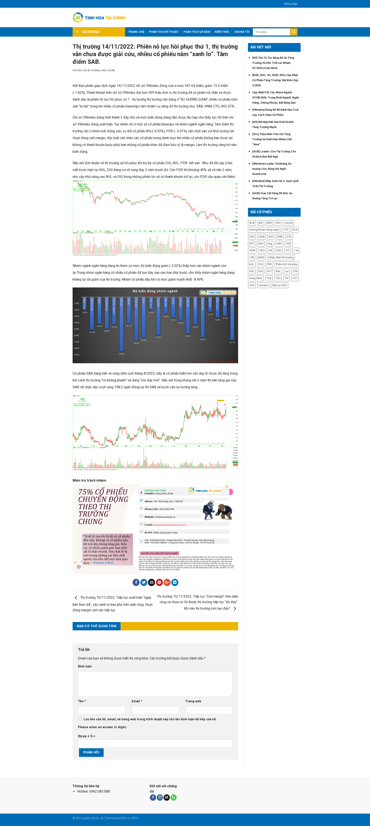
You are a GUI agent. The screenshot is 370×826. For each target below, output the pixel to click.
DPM (280, 236)
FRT (251, 243)
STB (295, 271)
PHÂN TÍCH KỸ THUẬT (164, 31)
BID (261, 222)
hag (269, 243)
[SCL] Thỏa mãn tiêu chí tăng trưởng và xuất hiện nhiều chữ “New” (272, 139)
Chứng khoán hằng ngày (264, 229)
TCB (268, 278)
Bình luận (85, 666)
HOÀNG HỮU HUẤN (103, 70)
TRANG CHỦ (136, 31)
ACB (252, 222)
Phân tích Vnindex (286, 264)
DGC (252, 236)
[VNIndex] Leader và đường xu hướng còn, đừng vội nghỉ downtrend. (271, 169)
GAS (260, 243)
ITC (287, 250)
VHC (252, 285)
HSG (279, 250)
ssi (287, 271)
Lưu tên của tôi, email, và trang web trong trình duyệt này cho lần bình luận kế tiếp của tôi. (150, 719)
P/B (260, 264)
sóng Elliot (255, 278)
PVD (251, 271)
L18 (296, 250)
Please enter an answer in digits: (102, 727)
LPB (251, 257)
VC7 (295, 278)
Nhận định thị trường (281, 257)
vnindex (263, 285)
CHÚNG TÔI (241, 31)
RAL (278, 271)
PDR (269, 264)
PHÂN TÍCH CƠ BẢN (197, 31)
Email (137, 701)
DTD (289, 236)
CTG (285, 229)
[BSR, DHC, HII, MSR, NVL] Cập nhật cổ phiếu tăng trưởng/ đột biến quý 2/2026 (275, 80)
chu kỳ (289, 222)
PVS (260, 271)
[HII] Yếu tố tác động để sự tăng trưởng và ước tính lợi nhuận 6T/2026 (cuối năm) (273, 63)
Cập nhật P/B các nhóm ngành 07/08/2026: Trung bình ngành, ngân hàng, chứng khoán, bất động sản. (275, 97)
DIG (271, 236)
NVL (251, 264)
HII (270, 250)
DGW (262, 236)
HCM (252, 250)
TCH (277, 278)
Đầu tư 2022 (279, 285)
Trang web (193, 701)
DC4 (294, 229)
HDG (262, 250)
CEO (278, 222)
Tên (82, 701)
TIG (287, 278)
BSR (269, 222)
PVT (269, 271)
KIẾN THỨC (222, 31)
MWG (261, 257)
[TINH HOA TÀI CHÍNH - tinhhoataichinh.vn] (100, 17)
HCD (288, 243)
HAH (279, 243)
